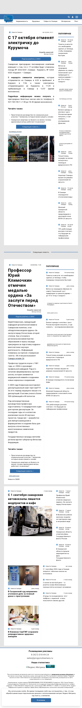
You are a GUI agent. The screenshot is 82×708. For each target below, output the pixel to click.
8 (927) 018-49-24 (40, 654)
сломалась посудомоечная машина (65, 132)
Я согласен (41, 700)
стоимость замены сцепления (57, 303)
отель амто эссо (14, 476)
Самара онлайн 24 (16, 358)
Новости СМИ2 (14, 135)
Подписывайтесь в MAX (31, 59)
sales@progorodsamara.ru (40, 658)
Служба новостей (46, 52)
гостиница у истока (15, 131)
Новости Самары (17, 32)
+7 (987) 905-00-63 (18, 685)
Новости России (63, 106)
